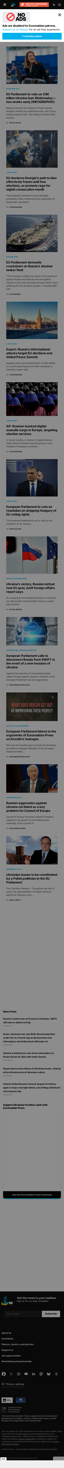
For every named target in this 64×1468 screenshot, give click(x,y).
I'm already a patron (32, 36)
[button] (4, 4)
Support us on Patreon (15, 29)
